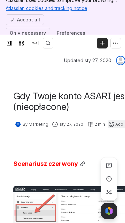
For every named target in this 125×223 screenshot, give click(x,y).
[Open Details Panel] (109, 179)
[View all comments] (109, 165)
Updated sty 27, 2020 (87, 60)
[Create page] (109, 192)
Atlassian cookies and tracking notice (46, 8)
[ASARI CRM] (34, 43)
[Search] (48, 43)
